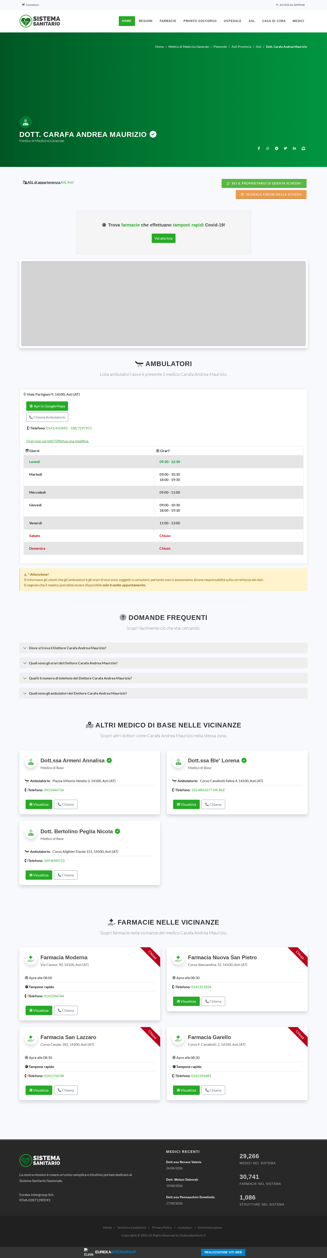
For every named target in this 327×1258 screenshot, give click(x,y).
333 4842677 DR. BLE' (208, 790)
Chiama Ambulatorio (49, 417)
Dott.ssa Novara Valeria (183, 1162)
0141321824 (201, 987)
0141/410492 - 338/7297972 (69, 428)
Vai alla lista (164, 238)
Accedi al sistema (292, 4)
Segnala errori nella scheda (273, 194)
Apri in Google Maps (49, 406)
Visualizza (40, 804)
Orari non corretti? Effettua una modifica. (57, 441)
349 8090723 (54, 860)
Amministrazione (210, 1227)
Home (107, 1227)
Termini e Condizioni (131, 1227)
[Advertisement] (163, 81)
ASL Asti (67, 182)
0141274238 (54, 1076)
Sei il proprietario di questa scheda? (266, 183)
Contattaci (32, 4)
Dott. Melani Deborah (182, 1179)
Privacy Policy (162, 1227)
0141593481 (201, 1076)
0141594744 (54, 996)
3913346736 (54, 790)
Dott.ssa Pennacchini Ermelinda (190, 1197)
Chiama (67, 804)
